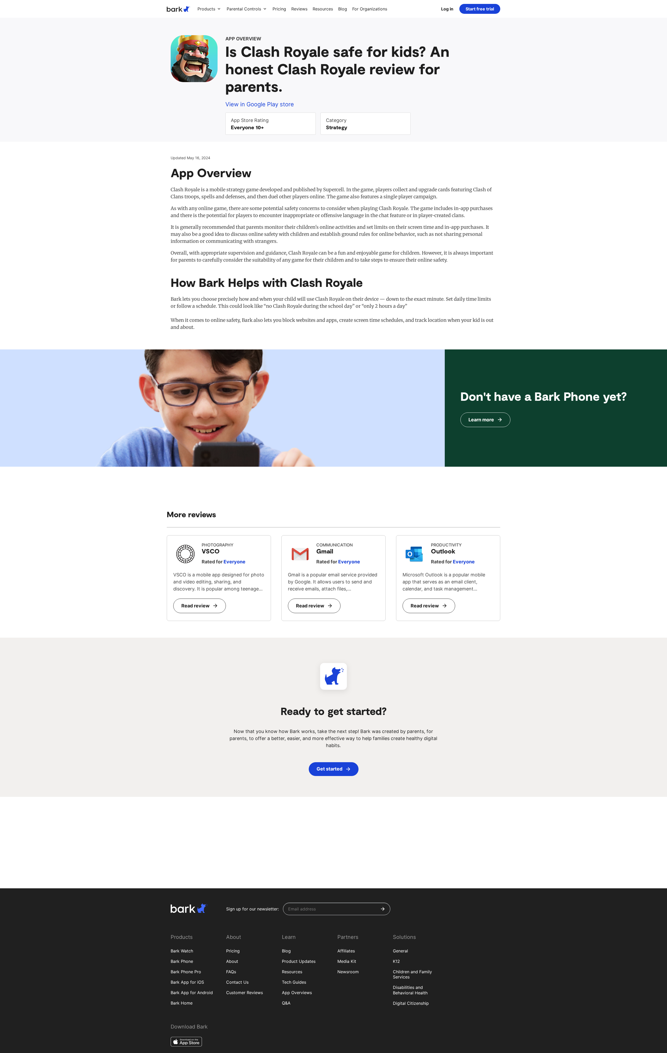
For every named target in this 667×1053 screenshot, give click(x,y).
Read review (195, 605)
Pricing (233, 950)
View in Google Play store (259, 104)
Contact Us (237, 982)
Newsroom (348, 971)
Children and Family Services (412, 974)
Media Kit (346, 961)
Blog (286, 950)
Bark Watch (182, 950)
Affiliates (346, 950)
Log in (447, 8)
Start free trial (480, 8)
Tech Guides (294, 982)
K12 (396, 961)
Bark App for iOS (187, 982)
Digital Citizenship (411, 1003)
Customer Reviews (244, 992)
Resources (292, 971)
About (232, 961)
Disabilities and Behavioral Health (410, 990)
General (400, 950)
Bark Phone (182, 961)
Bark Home (182, 1003)
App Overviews (297, 992)
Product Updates (299, 961)
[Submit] (383, 909)
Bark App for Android (192, 992)
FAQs (231, 971)
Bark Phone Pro (186, 971)
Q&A (286, 1003)
